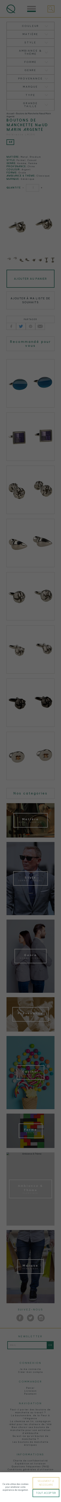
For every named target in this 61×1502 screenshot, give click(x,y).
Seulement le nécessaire (46, 1483)
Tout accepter (46, 1493)
